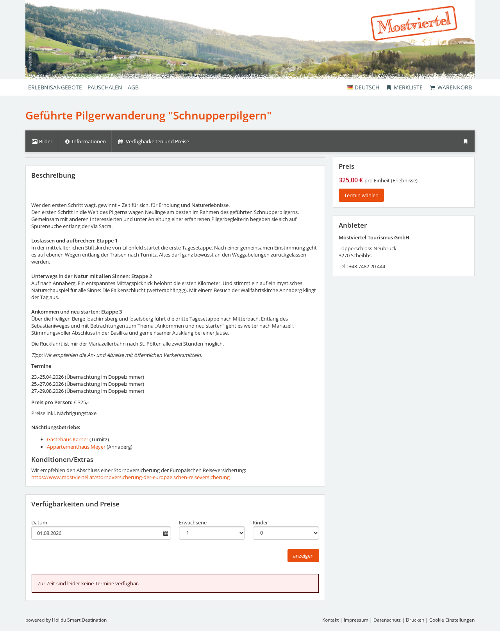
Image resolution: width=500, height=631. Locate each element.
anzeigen (303, 555)
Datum (39, 522)
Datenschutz (387, 620)
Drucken (415, 620)
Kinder (260, 522)
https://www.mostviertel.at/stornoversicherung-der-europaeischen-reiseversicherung (130, 477)
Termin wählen (361, 195)
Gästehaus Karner (67, 439)
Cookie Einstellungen (452, 620)
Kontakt (330, 620)
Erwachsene (193, 522)
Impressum (356, 620)
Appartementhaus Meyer (76, 446)
